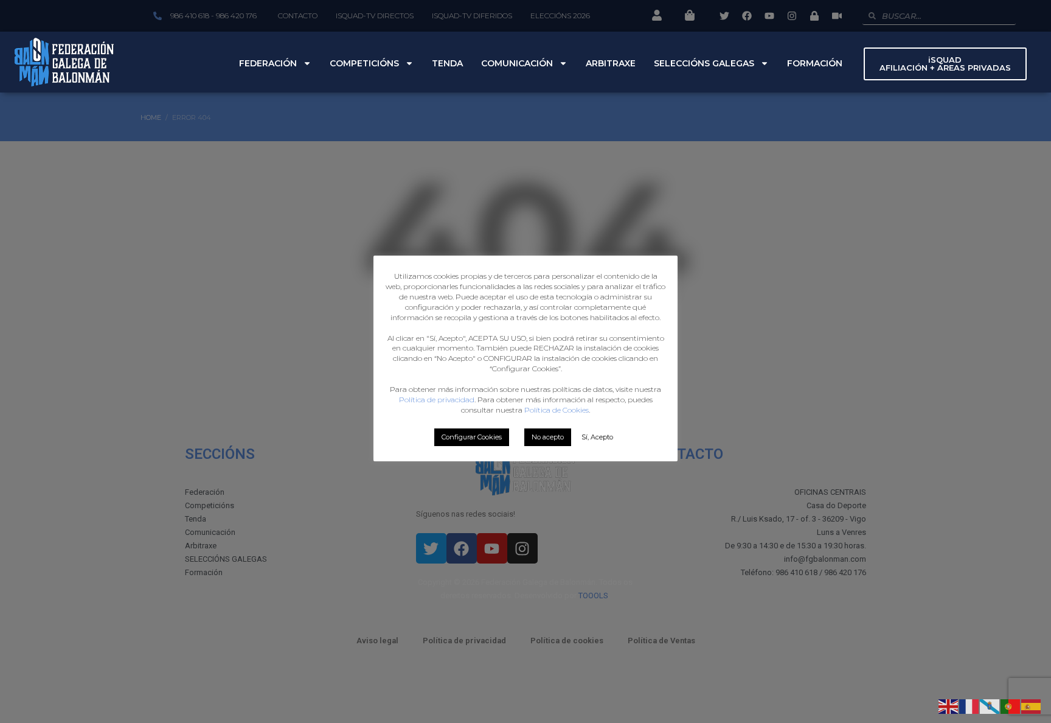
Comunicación (517, 63)
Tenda (447, 63)
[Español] (1031, 705)
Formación (814, 63)
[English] (948, 705)
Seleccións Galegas (704, 63)
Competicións (364, 63)
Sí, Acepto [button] (597, 437)
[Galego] (990, 705)
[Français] (969, 705)
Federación (268, 63)
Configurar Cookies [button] (472, 437)
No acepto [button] (548, 437)
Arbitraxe (611, 63)
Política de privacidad (436, 399)
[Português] (1011, 705)
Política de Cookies (556, 409)
